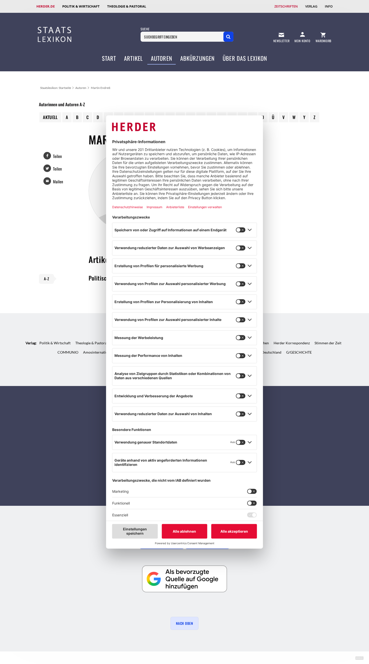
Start (109, 58)
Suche (145, 29)
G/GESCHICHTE (299, 352)
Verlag (311, 6)
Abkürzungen (197, 58)
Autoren (161, 58)
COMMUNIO (67, 352)
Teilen (57, 156)
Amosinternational (97, 352)
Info (329, 6)
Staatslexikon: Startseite (55, 88)
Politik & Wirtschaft (81, 6)
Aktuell (50, 117)
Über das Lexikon (245, 58)
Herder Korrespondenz (292, 343)
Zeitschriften (286, 6)
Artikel (133, 58)
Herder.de (45, 6)
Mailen (58, 182)
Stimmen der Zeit (328, 343)
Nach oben (184, 623)
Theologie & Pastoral (126, 6)
